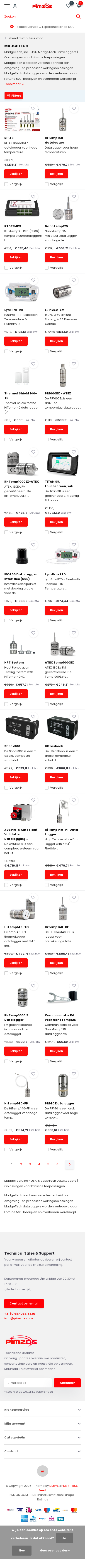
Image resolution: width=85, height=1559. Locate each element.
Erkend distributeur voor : (26, 38)
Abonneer (67, 1383)
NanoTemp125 (56, 226)
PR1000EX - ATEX (58, 393)
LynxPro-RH (13, 310)
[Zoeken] (78, 16)
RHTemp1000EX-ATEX (21, 481)
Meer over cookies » (54, 1550)
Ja (64, 1538)
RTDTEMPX (12, 226)
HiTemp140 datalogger (54, 140)
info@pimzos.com (18, 1318)
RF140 (9, 138)
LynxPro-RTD (55, 574)
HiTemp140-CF (57, 927)
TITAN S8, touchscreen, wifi (59, 483)
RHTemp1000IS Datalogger (16, 1017)
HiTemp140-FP (16, 1103)
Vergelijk (16, 184)
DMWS (54, 1486)
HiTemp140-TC (16, 927)
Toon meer (12, 84)
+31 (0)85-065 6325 (19, 1314)
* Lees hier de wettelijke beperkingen (28, 1392)
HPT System (14, 662)
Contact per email (24, 1303)
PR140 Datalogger (59, 1103)
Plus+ (65, 1486)
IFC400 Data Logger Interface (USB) (20, 576)
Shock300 (12, 746)
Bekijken (16, 174)
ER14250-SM (54, 310)
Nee (22, 1550)
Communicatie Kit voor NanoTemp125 (60, 1017)
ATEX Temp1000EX (59, 662)
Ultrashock (54, 746)
